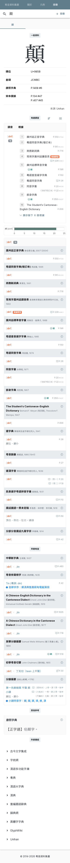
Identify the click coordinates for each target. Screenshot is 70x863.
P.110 (61, 500)
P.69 (61, 516)
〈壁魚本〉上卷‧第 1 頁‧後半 (49, 687)
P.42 (61, 539)
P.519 (60, 654)
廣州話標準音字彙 (37, 165)
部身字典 (32, 194)
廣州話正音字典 (36, 136)
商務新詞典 (33, 151)
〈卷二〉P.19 (57, 483)
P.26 (61, 181)
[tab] (12, 25)
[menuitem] (35, 751)
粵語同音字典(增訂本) (39, 142)
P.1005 (60, 612)
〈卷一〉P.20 (57, 479)
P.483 (60, 566)
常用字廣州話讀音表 (38, 156)
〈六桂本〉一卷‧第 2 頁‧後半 (49, 692)
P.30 (61, 671)
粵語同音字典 (34, 180)
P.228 (58, 161)
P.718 (60, 633)
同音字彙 (32, 186)
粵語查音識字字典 (37, 175)
